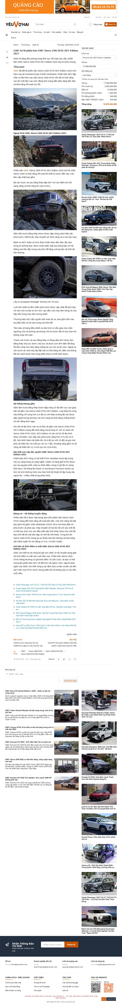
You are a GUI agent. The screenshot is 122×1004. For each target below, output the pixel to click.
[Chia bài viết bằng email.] (7, 63)
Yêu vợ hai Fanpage (42, 986)
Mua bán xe (15, 32)
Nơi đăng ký (87, 71)
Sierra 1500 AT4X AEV (54, 651)
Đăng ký (71, 944)
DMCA (104, 999)
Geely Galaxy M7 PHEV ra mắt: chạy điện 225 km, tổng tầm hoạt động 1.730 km (99, 260)
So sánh (46, 32)
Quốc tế (35, 45)
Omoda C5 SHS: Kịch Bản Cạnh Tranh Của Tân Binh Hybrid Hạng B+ (97, 778)
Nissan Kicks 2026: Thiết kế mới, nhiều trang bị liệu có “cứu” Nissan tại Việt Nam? (98, 199)
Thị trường (37, 32)
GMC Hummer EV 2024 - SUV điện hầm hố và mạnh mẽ (28, 742)
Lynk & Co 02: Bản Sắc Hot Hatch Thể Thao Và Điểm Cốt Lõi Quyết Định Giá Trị (99, 808)
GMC (15, 71)
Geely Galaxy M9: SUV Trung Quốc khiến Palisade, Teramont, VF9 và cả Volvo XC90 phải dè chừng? (99, 165)
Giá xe (13, 38)
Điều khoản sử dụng (13, 990)
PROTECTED (111, 999)
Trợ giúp (99, 17)
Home (15, 45)
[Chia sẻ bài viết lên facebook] (7, 52)
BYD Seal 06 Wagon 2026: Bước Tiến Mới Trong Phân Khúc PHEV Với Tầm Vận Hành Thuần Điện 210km (99, 289)
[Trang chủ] (17, 24)
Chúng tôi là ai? (40, 983)
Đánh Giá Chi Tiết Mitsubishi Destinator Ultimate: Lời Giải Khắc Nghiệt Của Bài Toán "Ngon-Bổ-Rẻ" (98, 931)
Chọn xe (85, 53)
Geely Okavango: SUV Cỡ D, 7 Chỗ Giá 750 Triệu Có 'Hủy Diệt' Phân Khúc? (46, 585)
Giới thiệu (106, 17)
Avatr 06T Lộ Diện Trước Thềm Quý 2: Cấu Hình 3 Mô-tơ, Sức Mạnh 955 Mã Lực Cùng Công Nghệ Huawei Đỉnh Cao (99, 351)
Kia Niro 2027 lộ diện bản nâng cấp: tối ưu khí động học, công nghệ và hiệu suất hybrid (99, 230)
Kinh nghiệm (56, 32)
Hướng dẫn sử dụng (70, 986)
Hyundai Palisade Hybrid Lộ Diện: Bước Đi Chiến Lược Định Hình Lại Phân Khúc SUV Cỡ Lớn (98, 715)
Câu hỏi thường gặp (70, 983)
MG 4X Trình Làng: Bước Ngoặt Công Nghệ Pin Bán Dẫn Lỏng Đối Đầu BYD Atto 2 (97, 321)
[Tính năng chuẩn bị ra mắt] (61, 7)
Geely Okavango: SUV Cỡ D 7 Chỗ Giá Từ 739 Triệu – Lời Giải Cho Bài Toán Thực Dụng (99, 899)
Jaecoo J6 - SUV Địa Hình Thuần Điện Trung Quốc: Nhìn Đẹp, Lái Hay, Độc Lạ (98, 866)
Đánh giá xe (26, 32)
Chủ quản (37, 990)
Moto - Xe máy (69, 32)
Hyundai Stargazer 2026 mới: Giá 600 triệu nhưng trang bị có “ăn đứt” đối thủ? (99, 748)
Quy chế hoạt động (12, 986)
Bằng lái (80, 32)
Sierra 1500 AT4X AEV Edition (32, 654)
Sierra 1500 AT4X (35, 651)
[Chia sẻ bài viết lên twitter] (7, 57)
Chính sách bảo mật (13, 983)
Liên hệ (114, 17)
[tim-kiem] (75, 24)
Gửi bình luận (70, 680)
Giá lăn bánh (88, 48)
